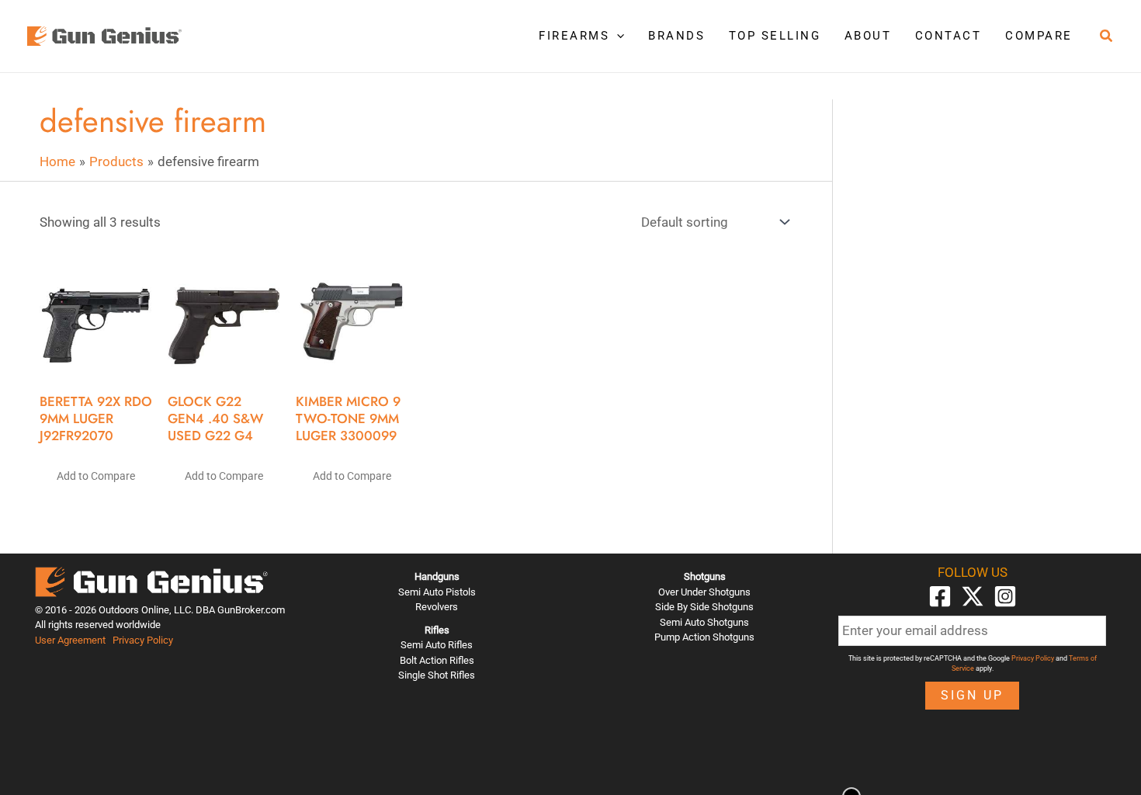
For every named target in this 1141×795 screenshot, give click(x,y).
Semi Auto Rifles (437, 645)
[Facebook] (940, 596)
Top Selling (775, 36)
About (868, 36)
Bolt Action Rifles (437, 660)
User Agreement (70, 640)
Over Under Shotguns (704, 592)
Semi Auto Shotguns (704, 622)
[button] (616, 35)
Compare (1039, 36)
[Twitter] (972, 596)
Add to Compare (96, 476)
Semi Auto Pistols (437, 592)
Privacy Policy (143, 640)
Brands (676, 36)
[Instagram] (1005, 596)
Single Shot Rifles (436, 675)
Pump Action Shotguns (704, 637)
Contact (948, 36)
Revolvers (436, 607)
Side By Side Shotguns (704, 607)
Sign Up (972, 695)
